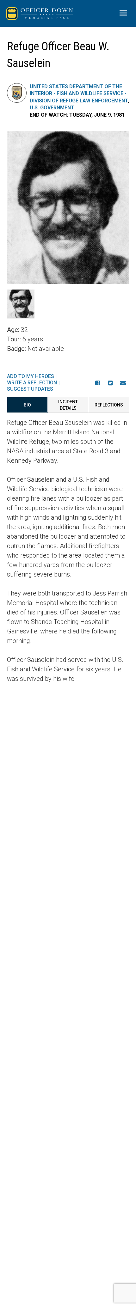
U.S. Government (52, 108)
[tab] (27, 404)
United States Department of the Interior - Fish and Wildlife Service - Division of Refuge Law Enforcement (79, 93)
